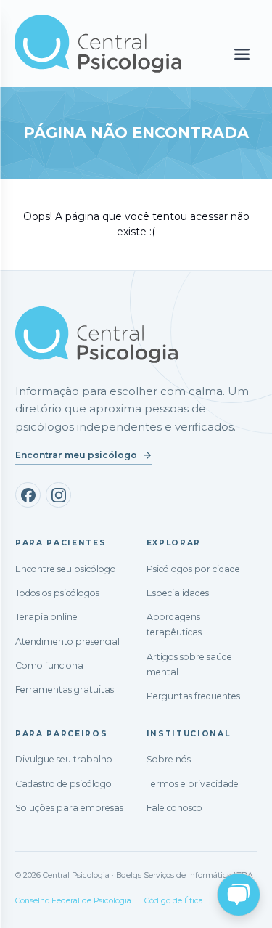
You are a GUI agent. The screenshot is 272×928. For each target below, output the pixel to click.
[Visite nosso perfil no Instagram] (58, 495)
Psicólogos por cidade (193, 568)
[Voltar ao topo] (24, 904)
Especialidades (178, 592)
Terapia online (46, 616)
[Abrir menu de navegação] (242, 55)
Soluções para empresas (69, 807)
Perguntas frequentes (193, 696)
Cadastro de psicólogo (63, 783)
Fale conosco (174, 807)
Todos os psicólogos (57, 592)
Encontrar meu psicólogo (76, 454)
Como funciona (49, 665)
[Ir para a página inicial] (96, 334)
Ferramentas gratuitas (64, 689)
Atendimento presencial (67, 641)
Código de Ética (173, 900)
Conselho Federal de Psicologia (73, 900)
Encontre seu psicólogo (65, 568)
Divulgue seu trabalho (63, 759)
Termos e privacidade (193, 783)
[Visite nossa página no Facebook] (28, 495)
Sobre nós (169, 759)
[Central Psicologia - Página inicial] (98, 44)
